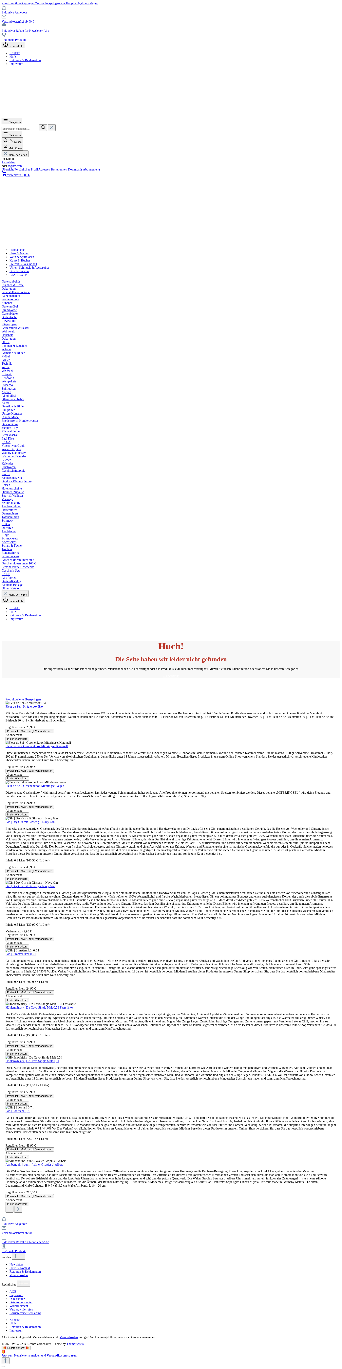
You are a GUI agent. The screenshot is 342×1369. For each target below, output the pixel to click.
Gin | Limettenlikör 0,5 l (21, 954)
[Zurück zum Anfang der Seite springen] (6, 1360)
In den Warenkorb (17, 738)
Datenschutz (17, 1298)
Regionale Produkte (14, 39)
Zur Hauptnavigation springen (79, 3)
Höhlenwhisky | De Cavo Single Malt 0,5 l (32, 1061)
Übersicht (8, 169)
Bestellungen (59, 169)
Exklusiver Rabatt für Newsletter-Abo (25, 30)
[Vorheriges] (9, 1209)
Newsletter (16, 1264)
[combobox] (20, 129)
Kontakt (15, 53)
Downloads (75, 169)
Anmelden (8, 162)
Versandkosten (19, 1275)
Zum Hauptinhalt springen (18, 3)
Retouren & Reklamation (25, 60)
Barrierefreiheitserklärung (25, 1313)
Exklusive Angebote (14, 12)
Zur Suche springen (48, 3)
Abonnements (91, 169)
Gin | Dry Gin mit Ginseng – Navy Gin (30, 822)
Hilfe (13, 56)
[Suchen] (43, 127)
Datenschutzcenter (21, 1302)
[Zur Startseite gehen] (123, 116)
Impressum (16, 63)
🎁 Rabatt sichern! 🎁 (16, 1347)
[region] (171, 955)
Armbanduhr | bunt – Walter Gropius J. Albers (34, 1164)
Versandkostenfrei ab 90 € (18, 21)
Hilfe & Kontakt (20, 1268)
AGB (13, 1291)
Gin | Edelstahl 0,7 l (18, 1111)
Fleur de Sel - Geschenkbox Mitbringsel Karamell (37, 746)
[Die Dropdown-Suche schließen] (52, 127)
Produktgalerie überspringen (23, 699)
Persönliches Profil (26, 169)
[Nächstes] (18, 1209)
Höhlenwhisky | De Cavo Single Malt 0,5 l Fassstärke (39, 1007)
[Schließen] (3, 1366)
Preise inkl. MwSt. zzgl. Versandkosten (29, 731)
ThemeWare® (75, 1344)
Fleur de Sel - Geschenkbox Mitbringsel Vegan (35, 785)
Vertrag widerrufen (21, 1309)
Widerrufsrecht (19, 1306)
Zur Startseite (171, 676)
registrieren (15, 166)
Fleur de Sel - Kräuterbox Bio (24, 706)
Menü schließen (18, 154)
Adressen (44, 169)
